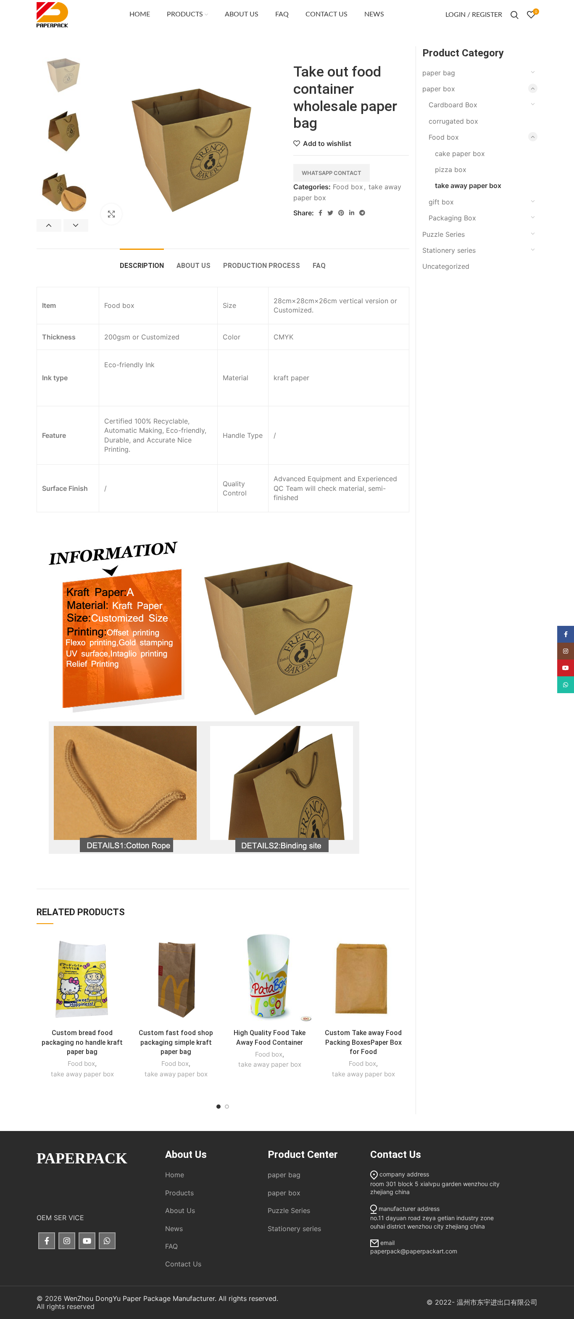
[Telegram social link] (362, 212)
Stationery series (449, 250)
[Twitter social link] (330, 212)
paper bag (438, 73)
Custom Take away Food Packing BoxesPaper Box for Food (363, 1042)
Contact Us (183, 1264)
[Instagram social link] (66, 1240)
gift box (441, 202)
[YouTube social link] (87, 1240)
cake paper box (460, 153)
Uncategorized (445, 266)
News (174, 1228)
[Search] (514, 14)
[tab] (142, 261)
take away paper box (82, 1074)
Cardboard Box (453, 105)
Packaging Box (452, 218)
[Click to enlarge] (111, 214)
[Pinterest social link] (341, 212)
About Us (180, 1210)
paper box (438, 89)
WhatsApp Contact (331, 173)
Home (174, 1175)
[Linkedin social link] (352, 212)
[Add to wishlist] (121, 946)
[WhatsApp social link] (107, 1240)
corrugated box (453, 121)
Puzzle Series (443, 234)
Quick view (121, 965)
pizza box (450, 169)
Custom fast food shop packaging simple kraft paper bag (176, 1042)
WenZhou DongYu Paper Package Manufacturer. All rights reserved (170, 1298)
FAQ (171, 1246)
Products (179, 1193)
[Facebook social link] (320, 212)
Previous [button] (49, 225)
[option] (62, 72)
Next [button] (75, 225)
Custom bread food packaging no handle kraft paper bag (82, 1042)
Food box (348, 187)
